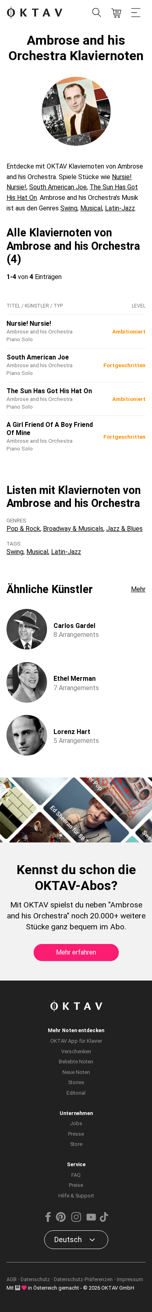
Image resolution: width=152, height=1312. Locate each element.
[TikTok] (104, 1220)
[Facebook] (48, 1220)
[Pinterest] (61, 1220)
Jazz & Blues (124, 529)
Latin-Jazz (120, 208)
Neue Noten (76, 1072)
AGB (11, 1279)
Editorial (76, 1093)
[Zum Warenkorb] (116, 13)
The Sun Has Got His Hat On (49, 391)
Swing (68, 208)
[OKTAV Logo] (34, 13)
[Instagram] (76, 1220)
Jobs (76, 1123)
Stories (76, 1082)
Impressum (130, 1279)
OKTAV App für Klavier (76, 1041)
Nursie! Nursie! (28, 323)
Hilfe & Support (76, 1196)
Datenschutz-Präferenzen (83, 1279)
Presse (76, 1134)
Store (76, 1144)
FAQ (76, 1175)
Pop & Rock (23, 529)
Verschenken (76, 1051)
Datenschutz (35, 1279)
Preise (76, 1185)
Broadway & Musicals (73, 529)
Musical (91, 208)
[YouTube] (91, 1220)
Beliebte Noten (76, 1062)
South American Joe (58, 187)
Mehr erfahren (76, 952)
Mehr (138, 589)
